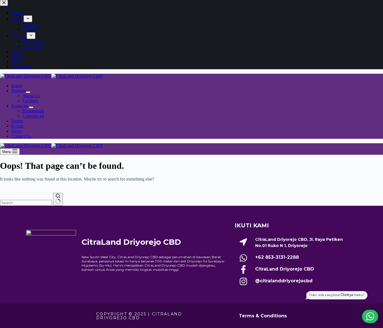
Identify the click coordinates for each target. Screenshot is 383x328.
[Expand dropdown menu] (28, 92)
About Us (31, 95)
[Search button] (58, 199)
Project (17, 90)
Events (17, 126)
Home (16, 85)
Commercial (33, 116)
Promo (17, 121)
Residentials (33, 110)
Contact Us (21, 136)
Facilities (30, 100)
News (16, 131)
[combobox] (26, 203)
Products (19, 105)
